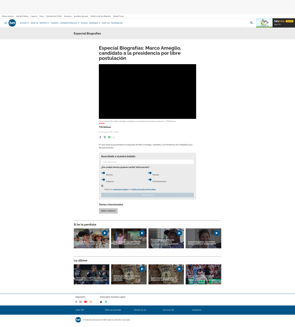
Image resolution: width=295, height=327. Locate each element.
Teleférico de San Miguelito (100, 16)
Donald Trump (118, 16)
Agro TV (277, 24)
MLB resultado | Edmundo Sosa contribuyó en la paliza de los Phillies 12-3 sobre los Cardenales (202, 278)
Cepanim (34, 16)
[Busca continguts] (251, 23)
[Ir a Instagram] (81, 301)
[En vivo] (276, 20)
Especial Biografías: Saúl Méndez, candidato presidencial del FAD (127, 243)
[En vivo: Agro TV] (264, 23)
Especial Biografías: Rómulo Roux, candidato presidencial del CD (90, 243)
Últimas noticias (8, 16)
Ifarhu (41, 16)
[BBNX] (78, 320)
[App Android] (106, 301)
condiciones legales (120, 189)
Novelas (84, 23)
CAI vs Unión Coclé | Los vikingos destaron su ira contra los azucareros (91, 279)
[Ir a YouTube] (86, 301)
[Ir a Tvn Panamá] (12, 23)
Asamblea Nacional (81, 16)
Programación (116, 23)
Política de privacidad (113, 310)
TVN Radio (54, 23)
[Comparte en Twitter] (104, 137)
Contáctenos (196, 310)
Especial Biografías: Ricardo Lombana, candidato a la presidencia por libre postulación (164, 242)
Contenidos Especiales (68, 23)
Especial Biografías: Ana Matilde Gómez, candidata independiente (202, 243)
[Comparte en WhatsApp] (109, 137)
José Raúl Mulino (22, 16)
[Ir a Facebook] (76, 301)
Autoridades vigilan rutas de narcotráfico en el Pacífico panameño (125, 278)
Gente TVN (106, 23)
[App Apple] (101, 301)
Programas (93, 23)
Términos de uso (140, 310)
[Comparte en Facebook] (100, 137)
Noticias (23, 23)
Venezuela (68, 16)
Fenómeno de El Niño (54, 16)
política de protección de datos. (144, 189)
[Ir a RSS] (91, 301)
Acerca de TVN (168, 310)
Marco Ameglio (108, 211)
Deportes (43, 23)
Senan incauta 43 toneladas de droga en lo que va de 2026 (164, 279)
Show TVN (34, 23)
